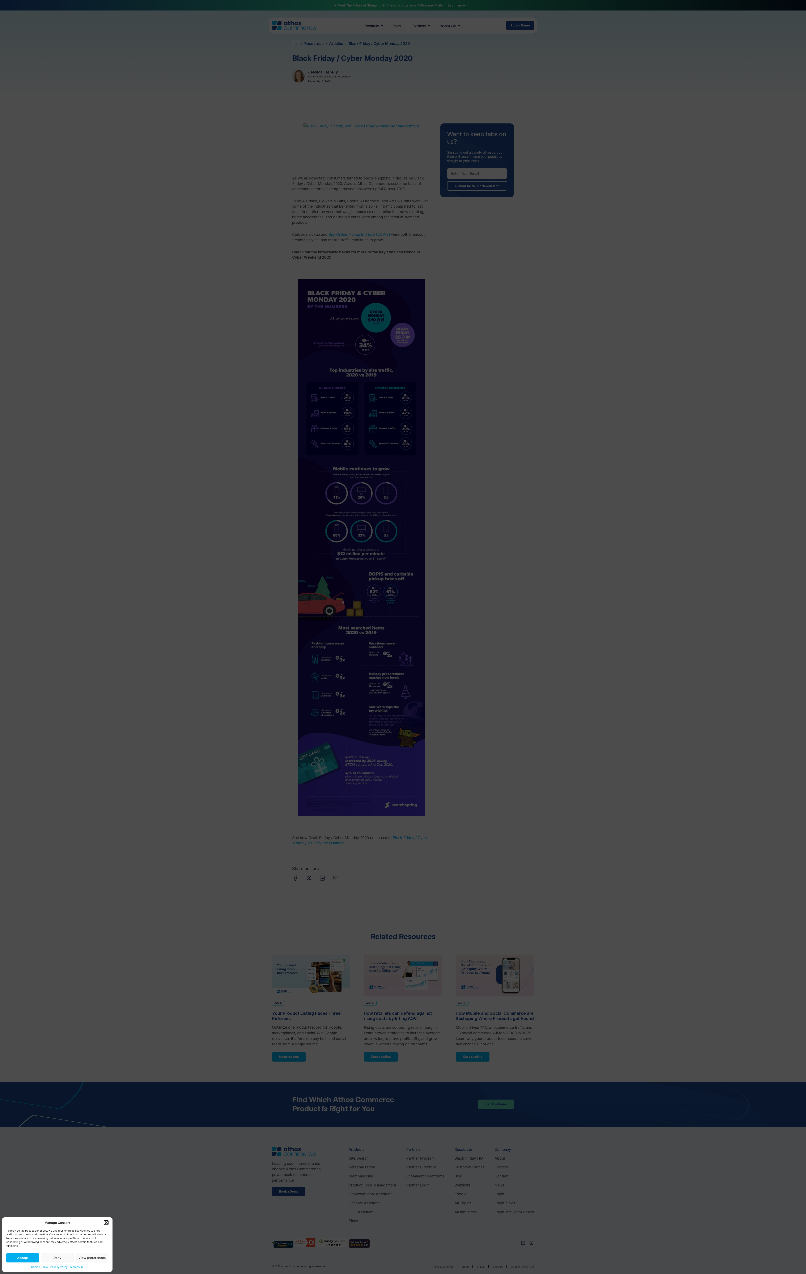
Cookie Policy (39, 1267)
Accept (22, 1258)
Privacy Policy (59, 1267)
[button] (106, 1222)
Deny (57, 1258)
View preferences (92, 1258)
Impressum (77, 1267)
